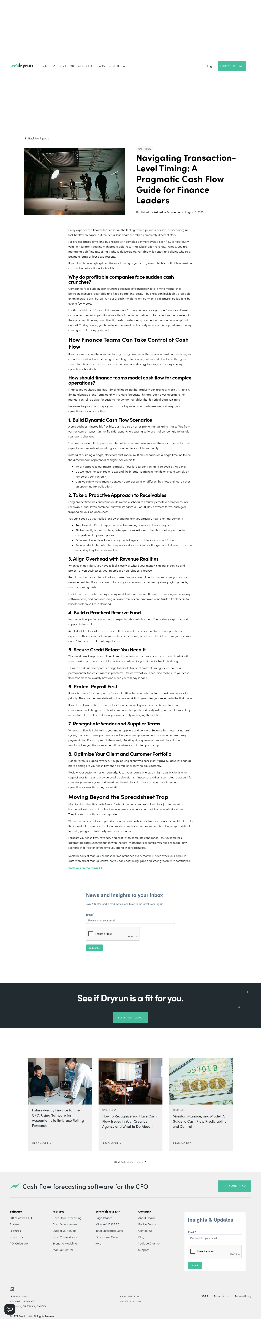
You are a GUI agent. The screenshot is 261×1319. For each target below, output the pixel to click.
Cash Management (65, 1224)
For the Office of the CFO (76, 66)
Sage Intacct (104, 1218)
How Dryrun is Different (111, 66)
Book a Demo (147, 1224)
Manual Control (63, 1250)
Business (15, 1224)
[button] (48, 66)
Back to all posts (38, 138)
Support (143, 1250)
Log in (211, 66)
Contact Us (145, 1230)
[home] (21, 66)
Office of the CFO (21, 1218)
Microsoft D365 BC (107, 1224)
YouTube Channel (149, 1243)
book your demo (234, 1186)
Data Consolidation (65, 1237)
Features (15, 1230)
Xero (98, 1243)
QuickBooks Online (107, 1237)
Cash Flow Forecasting (67, 1218)
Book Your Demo (232, 66)
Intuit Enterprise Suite (109, 1230)
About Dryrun (147, 1218)
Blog (141, 1237)
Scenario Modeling (65, 1243)
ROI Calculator (19, 1243)
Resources (16, 1237)
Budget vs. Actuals (64, 1230)
